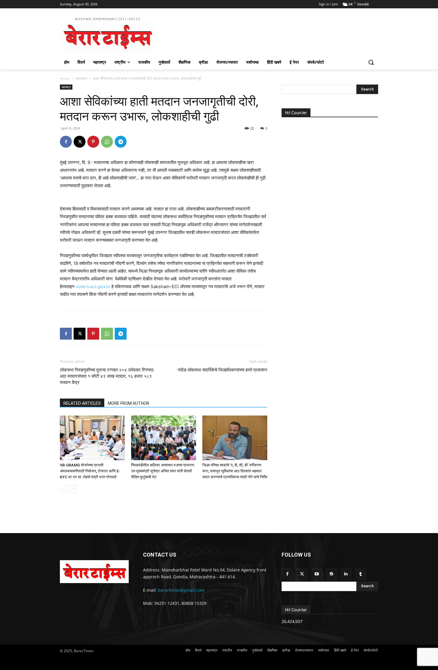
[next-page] (73, 489)
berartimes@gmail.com (181, 590)
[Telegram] (121, 142)
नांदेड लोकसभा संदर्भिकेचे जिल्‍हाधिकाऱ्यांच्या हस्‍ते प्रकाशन (222, 370)
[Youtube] (316, 574)
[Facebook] (66, 142)
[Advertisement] (263, 34)
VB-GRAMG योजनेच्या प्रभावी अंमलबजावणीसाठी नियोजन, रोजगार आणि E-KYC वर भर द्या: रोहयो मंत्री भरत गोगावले (90, 471)
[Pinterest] (93, 142)
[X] (80, 142)
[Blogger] (331, 574)
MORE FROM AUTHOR (128, 403)
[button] (371, 62)
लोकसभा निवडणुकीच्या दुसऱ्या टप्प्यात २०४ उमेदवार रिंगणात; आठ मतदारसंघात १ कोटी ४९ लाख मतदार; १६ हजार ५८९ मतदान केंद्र (107, 376)
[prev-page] (63, 489)
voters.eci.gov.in (93, 286)
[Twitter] (302, 574)
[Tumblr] (360, 574)
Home (65, 78)
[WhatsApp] (107, 142)
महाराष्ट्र (81, 78)
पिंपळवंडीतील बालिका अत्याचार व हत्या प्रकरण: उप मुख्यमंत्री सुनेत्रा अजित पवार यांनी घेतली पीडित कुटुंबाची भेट (163, 471)
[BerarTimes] (94, 571)
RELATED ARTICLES (82, 403)
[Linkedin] (346, 574)
